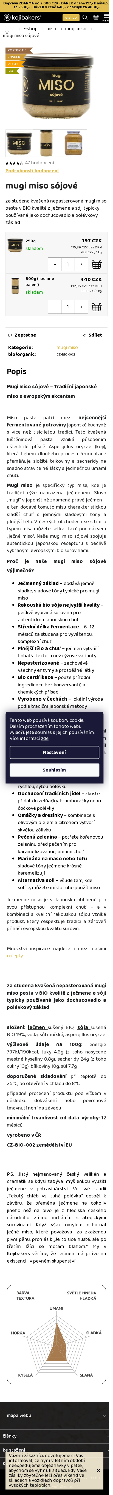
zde (45, 738)
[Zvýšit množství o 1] (81, 264)
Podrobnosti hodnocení (32, 171)
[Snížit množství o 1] (54, 264)
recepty (15, 956)
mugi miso (67, 347)
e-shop (71, 18)
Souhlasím (54, 770)
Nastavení (54, 752)
